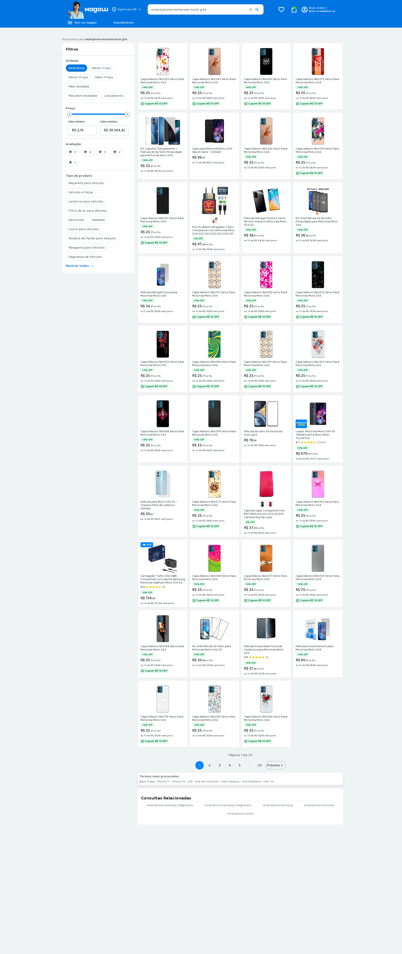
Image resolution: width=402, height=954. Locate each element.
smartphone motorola (319, 805)
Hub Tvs (269, 781)
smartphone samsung (278, 805)
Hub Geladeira (251, 781)
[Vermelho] (270, 504)
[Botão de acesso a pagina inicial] (87, 9)
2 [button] (210, 765)
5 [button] (240, 765)
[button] (250, 9)
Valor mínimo (76, 121)
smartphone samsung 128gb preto (170, 805)
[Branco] (214, 220)
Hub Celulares (230, 781)
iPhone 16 (179, 781)
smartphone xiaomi (240, 813)
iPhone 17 (163, 781)
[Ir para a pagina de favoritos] (281, 9)
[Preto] (262, 504)
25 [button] (260, 765)
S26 (190, 781)
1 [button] (199, 765)
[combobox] (206, 9)
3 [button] (219, 765)
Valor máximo (108, 121)
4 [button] (230, 765)
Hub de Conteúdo (207, 781)
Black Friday (147, 781)
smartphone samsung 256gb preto (228, 805)
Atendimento (123, 22)
